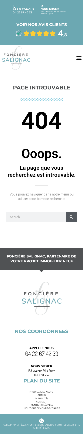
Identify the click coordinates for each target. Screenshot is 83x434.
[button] (79, 58)
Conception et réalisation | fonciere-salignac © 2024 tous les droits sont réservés (41, 426)
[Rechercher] (71, 217)
